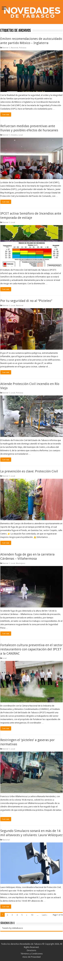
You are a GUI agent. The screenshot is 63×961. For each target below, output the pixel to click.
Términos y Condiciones (32, 953)
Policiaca (22, 48)
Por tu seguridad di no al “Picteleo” (26, 301)
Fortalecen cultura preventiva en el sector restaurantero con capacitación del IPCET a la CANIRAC (31, 649)
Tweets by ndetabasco (12, 928)
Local (21, 135)
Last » (44, 915)
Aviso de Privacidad (31, 957)
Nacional (14, 48)
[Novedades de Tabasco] (31, 12)
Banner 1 (6, 48)
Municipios (20, 563)
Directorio (31, 950)
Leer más (5, 114)
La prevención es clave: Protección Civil (29, 471)
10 (32, 915)
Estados (14, 135)
